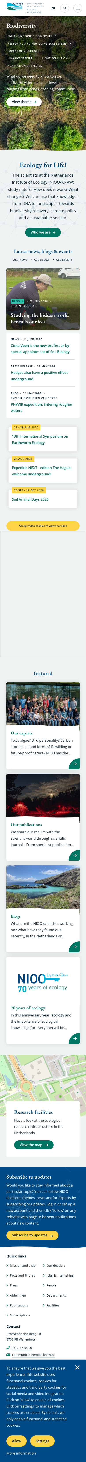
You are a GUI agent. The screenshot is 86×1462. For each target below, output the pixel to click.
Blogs (16, 916)
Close (77, 1367)
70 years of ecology (28, 1008)
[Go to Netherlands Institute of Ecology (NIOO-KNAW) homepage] (14, 7)
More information (21, 1453)
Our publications (26, 824)
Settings (42, 1440)
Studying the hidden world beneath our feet (40, 318)
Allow (16, 1440)
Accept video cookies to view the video (43, 526)
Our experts (21, 733)
